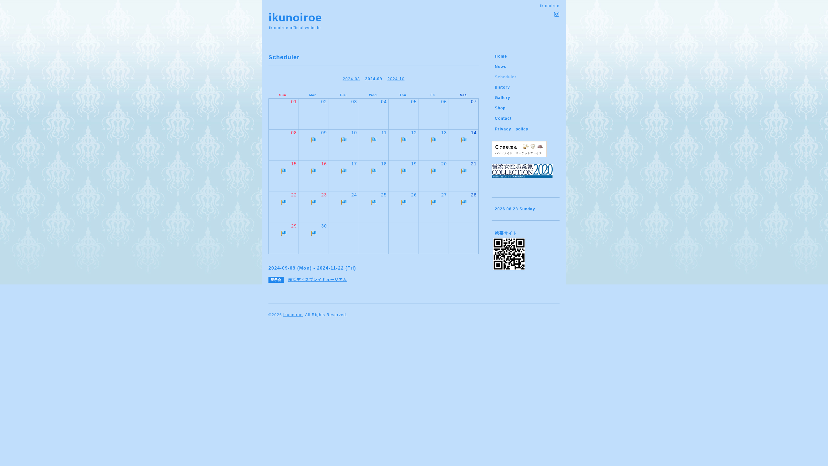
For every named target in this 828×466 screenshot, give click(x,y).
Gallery (502, 97)
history (502, 87)
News (501, 66)
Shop (500, 108)
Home (501, 56)
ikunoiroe (295, 17)
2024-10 (396, 79)
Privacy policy (511, 129)
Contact (503, 118)
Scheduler (506, 77)
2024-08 (351, 79)
